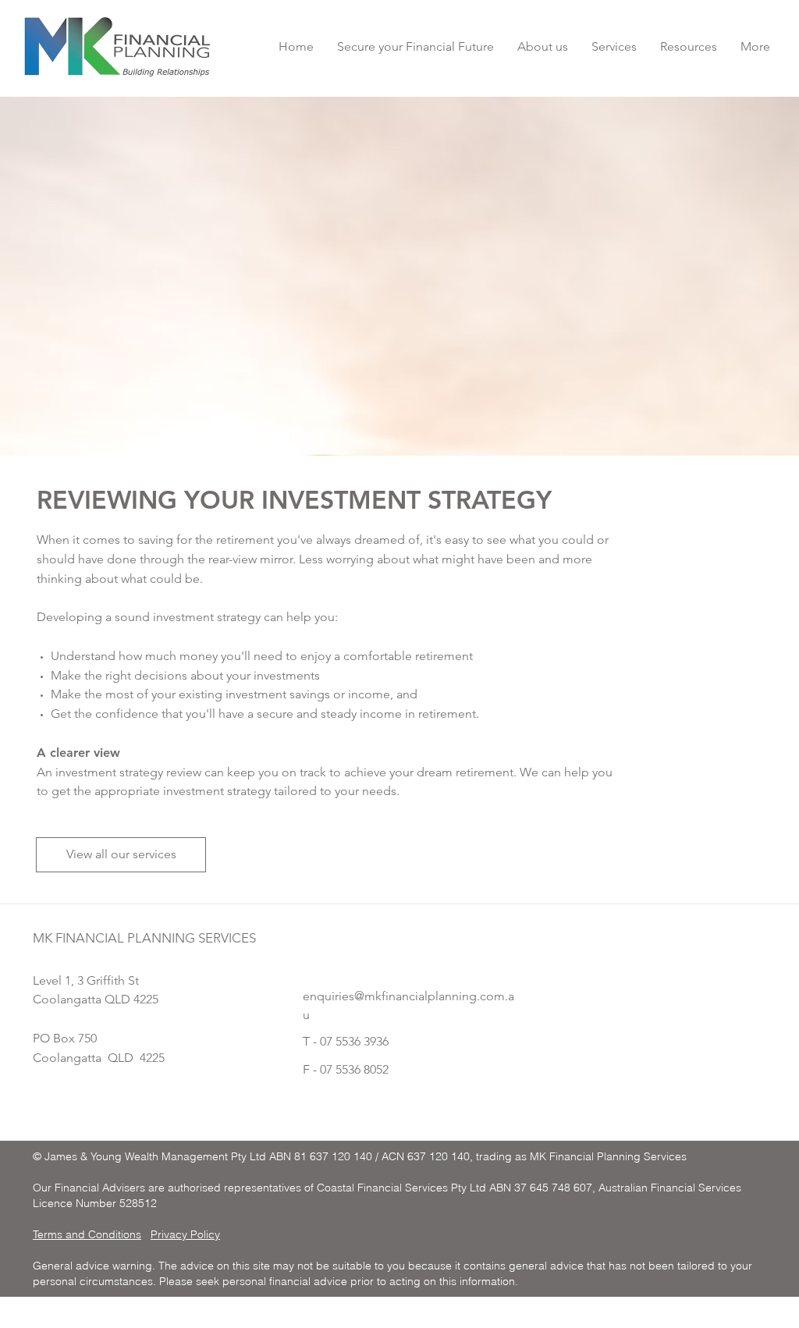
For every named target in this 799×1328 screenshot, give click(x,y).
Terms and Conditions (87, 1234)
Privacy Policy (185, 1234)
